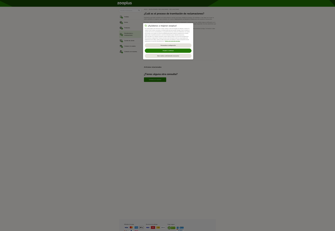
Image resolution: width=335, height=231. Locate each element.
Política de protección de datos (172, 41)
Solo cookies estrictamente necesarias (168, 56)
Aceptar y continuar (168, 50)
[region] (168, 41)
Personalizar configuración (168, 45)
